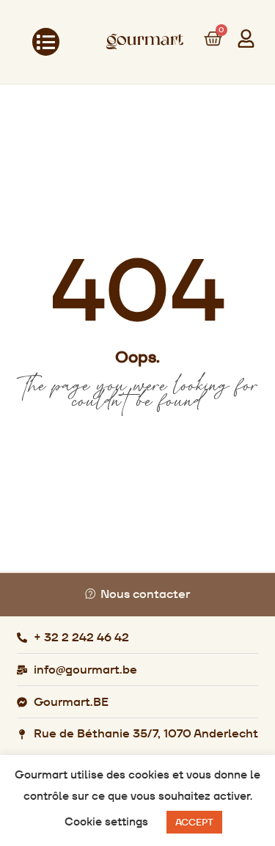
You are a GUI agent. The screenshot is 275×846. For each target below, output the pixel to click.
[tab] (137, 594)
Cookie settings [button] (106, 821)
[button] (46, 42)
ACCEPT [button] (194, 822)
